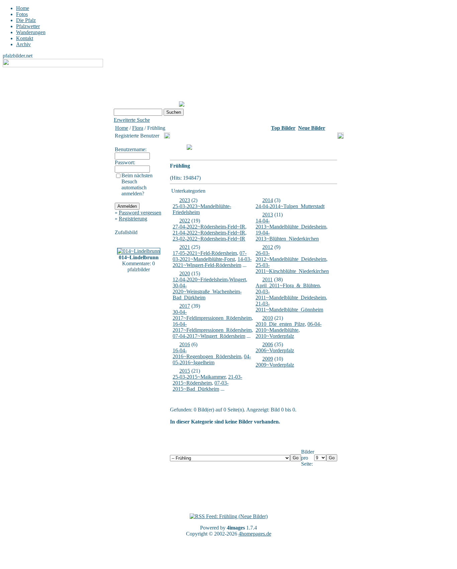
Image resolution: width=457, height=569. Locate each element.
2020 (184, 273)
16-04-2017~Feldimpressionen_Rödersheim (212, 327)
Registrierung (133, 218)
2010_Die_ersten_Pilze (280, 324)
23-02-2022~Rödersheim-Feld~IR (209, 239)
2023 (184, 200)
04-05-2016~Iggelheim (212, 359)
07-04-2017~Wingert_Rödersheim (209, 336)
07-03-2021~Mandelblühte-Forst (210, 256)
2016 (184, 344)
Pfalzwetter (28, 26)
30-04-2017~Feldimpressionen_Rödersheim (212, 315)
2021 (184, 247)
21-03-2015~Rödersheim (207, 380)
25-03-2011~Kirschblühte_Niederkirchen (292, 268)
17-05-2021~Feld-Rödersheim (205, 253)
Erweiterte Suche (132, 120)
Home (22, 8)
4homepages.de (255, 534)
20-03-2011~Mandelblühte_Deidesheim (291, 294)
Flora (137, 128)
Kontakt (24, 38)
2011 (267, 279)
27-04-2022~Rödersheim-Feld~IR (209, 226)
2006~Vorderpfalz (275, 350)
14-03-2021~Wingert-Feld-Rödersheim (212, 262)
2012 (267, 247)
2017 (184, 306)
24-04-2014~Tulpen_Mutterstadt (290, 206)
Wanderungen (30, 32)
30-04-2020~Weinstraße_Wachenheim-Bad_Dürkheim (207, 291)
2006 (267, 344)
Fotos (22, 14)
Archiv (23, 44)
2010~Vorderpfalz (275, 336)
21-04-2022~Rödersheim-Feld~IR (209, 232)
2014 (267, 200)
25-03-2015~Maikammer (199, 377)
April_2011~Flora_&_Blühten (288, 285)
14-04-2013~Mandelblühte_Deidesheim (291, 223)
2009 (267, 359)
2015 (184, 371)
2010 (267, 318)
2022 (184, 220)
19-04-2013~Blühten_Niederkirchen (287, 236)
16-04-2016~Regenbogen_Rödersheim (207, 353)
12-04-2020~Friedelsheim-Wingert (209, 279)
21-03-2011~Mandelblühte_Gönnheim (289, 306)
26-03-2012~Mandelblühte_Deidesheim (291, 256)
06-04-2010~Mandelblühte (289, 327)
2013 (267, 214)
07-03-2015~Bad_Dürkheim (201, 386)
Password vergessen (140, 212)
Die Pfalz (26, 20)
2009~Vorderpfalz (275, 365)
